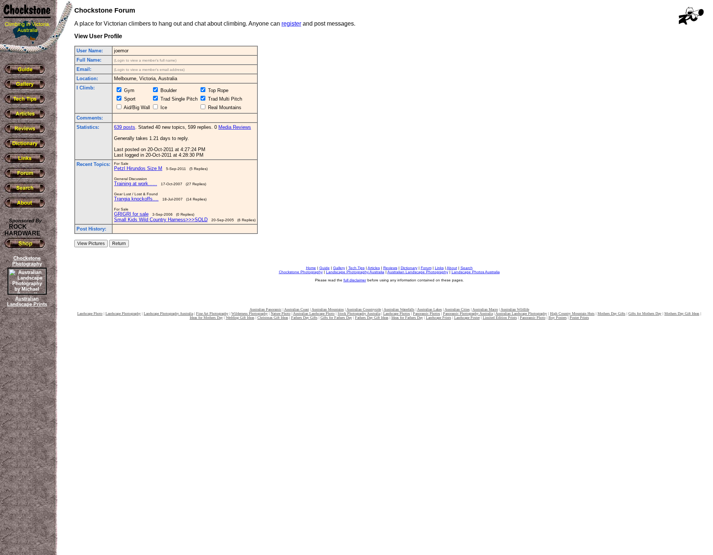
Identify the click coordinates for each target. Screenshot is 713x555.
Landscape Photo (89, 313)
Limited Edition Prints (500, 318)
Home (311, 268)
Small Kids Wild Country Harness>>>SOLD (161, 219)
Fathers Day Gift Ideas (371, 318)
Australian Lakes (429, 309)
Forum (426, 268)
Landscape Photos (396, 313)
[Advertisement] (26, 436)
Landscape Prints (438, 318)
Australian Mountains (328, 309)
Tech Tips (356, 268)
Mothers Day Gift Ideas (681, 313)
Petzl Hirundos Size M (138, 168)
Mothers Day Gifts (611, 313)
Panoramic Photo (533, 318)
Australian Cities (457, 309)
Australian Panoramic (265, 309)
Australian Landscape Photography (417, 272)
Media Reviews (234, 127)
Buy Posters (557, 318)
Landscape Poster (467, 318)
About (452, 268)
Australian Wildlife (515, 309)
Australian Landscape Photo (314, 313)
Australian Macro (485, 309)
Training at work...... (135, 183)
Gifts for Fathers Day (336, 318)
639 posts (124, 127)
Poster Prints (579, 318)
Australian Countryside (363, 309)
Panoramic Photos (426, 313)
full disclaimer (355, 280)
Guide (324, 268)
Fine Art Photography (212, 313)
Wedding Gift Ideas (240, 318)
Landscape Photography (123, 313)
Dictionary (409, 268)
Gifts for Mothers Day (644, 313)
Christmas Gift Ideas (272, 318)
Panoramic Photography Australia (468, 313)
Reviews (390, 268)
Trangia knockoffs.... (136, 199)
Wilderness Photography (249, 313)
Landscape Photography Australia (355, 272)
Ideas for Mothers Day (206, 318)
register (291, 23)
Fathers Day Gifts (304, 318)
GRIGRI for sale (131, 214)
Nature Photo (280, 313)
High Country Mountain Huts (572, 313)
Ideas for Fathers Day (407, 318)
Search (466, 268)
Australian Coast (296, 309)
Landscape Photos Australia (476, 272)
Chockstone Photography (301, 272)
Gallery (339, 268)
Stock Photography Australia (359, 313)
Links (439, 268)
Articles (374, 268)
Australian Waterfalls (399, 309)
